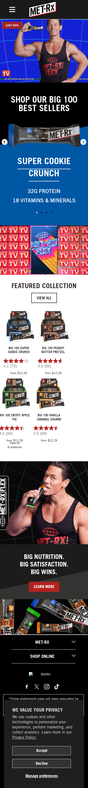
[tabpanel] (44, 166)
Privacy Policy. (24, 737)
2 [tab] (41, 212)
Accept (41, 750)
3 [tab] (46, 212)
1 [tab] (36, 212)
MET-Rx (42, 642)
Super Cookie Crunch (44, 167)
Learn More (44, 586)
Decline (42, 763)
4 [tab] (51, 212)
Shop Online (42, 656)
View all (44, 297)
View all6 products (15, 445)
